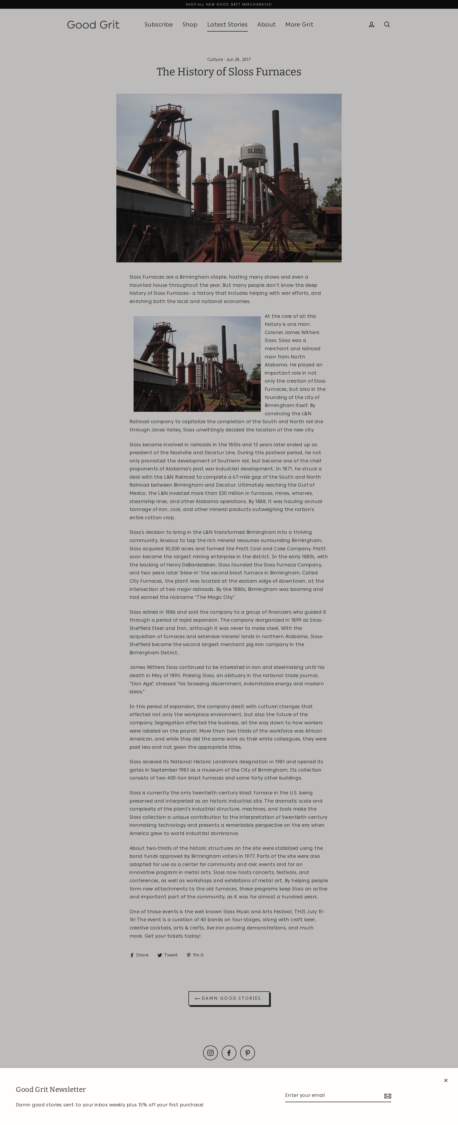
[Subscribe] (387, 1095)
